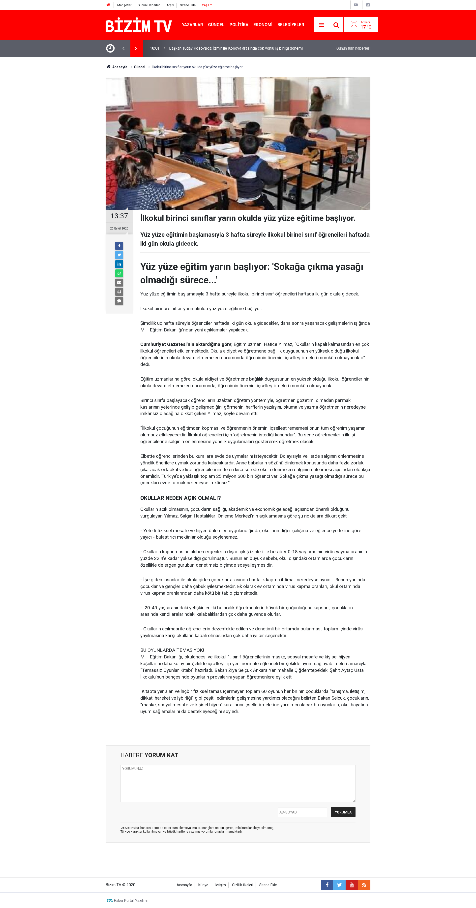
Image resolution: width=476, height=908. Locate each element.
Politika (239, 24)
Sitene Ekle (188, 5)
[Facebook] (119, 246)
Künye (203, 885)
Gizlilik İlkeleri (242, 885)
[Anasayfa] (108, 5)
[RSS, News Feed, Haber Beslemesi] (364, 885)
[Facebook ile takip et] (327, 885)
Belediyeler (290, 24)
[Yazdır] (119, 292)
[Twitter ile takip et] (339, 885)
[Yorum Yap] (119, 301)
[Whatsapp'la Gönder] (119, 273)
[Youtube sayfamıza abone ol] (352, 885)
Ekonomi (262, 24)
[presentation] (123, 48)
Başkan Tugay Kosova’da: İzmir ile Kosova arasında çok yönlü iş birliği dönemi (236, 48)
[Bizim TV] (139, 24)
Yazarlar (192, 24)
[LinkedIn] (119, 264)
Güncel (216, 24)
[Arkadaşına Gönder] (119, 283)
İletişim (220, 885)
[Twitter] (119, 255)
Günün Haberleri (149, 5)
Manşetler (124, 5)
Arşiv (170, 5)
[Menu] (321, 25)
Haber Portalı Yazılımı (131, 901)
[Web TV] (355, 4)
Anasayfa (184, 885)
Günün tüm (353, 48)
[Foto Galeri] (367, 4)
